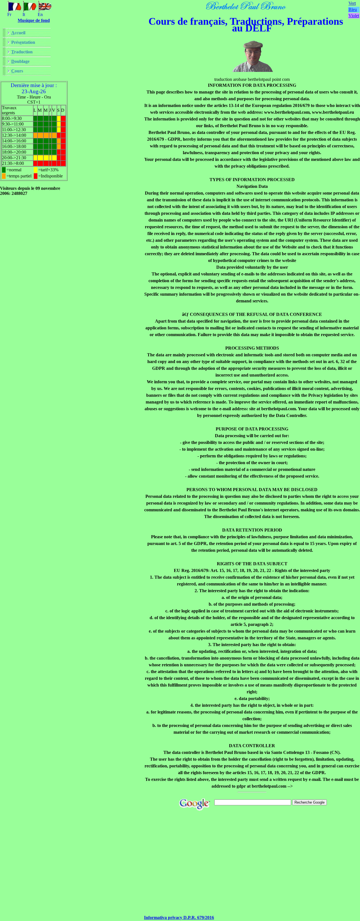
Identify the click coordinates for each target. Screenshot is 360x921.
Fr (9, 14)
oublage (20, 61)
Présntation (23, 42)
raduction (22, 51)
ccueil (18, 32)
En (40, 14)
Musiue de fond (34, 20)
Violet (353, 15)
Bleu (352, 9)
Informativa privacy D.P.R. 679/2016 (179, 917)
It (23, 14)
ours (17, 71)
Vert (352, 3)
